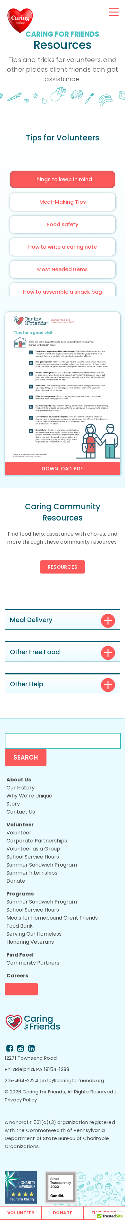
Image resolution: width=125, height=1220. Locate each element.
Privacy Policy (21, 1099)
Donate (21, 989)
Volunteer (21, 1213)
